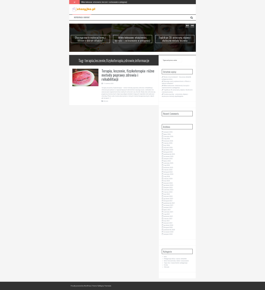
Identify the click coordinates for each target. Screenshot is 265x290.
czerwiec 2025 (168, 163)
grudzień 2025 (168, 150)
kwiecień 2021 (168, 216)
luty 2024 (167, 181)
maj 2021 (167, 214)
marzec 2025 (168, 170)
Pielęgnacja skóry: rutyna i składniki (175, 259)
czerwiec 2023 (168, 190)
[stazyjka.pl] (83, 9)
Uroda (166, 265)
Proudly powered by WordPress (81, 286)
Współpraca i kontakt (82, 17)
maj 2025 (167, 165)
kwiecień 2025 (168, 167)
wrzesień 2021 (168, 205)
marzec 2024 (168, 178)
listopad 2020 (168, 227)
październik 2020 (169, 230)
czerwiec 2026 (168, 136)
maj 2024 (167, 176)
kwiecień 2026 (168, 141)
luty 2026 (167, 145)
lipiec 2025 (167, 161)
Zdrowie (105, 101)
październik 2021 (169, 203)
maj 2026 (167, 138)
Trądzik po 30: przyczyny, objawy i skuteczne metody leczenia (132, 38)
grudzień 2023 (168, 185)
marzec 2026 (168, 143)
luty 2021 (167, 221)
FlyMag (99, 286)
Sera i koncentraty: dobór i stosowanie (176, 261)
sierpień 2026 (168, 132)
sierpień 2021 (168, 207)
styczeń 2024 (168, 183)
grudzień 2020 (168, 225)
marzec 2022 (168, 192)
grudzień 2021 (168, 198)
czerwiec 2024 (168, 174)
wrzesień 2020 (168, 232)
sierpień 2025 (168, 158)
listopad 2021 (168, 201)
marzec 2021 (168, 218)
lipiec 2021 (167, 210)
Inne (165, 256)
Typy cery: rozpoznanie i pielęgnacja (175, 263)
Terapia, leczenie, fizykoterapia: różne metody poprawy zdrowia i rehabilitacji (128, 75)
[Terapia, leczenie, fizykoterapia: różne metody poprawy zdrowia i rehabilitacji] (85, 77)
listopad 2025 (168, 152)
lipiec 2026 (167, 134)
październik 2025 (169, 154)
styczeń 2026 (168, 147)
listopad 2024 (168, 172)
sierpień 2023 (168, 187)
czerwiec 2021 (168, 212)
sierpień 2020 (168, 234)
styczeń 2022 (168, 196)
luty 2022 (167, 194)
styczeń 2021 (168, 223)
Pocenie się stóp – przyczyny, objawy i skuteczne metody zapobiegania (175, 38)
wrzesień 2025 (168, 156)
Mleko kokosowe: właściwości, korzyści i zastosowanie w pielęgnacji (104, 2)
